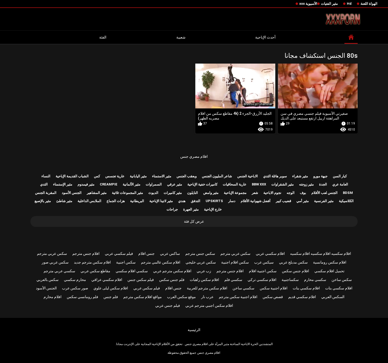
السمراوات (154, 184)
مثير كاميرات (173, 193)
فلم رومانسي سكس (82, 297)
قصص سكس (273, 297)
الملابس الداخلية (89, 201)
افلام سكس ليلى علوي (110, 288)
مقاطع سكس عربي (95, 271)
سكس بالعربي (47, 280)
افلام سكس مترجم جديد (92, 262)
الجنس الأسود (72, 193)
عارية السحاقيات (235, 184)
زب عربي (204, 271)
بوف (303, 193)
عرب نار (207, 297)
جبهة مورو (320, 176)
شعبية (181, 37)
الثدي (44, 184)
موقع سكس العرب (181, 297)
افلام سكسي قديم (302, 297)
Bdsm (348, 193)
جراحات (172, 209)
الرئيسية (194, 330)
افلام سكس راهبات (204, 280)
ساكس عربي (170, 253)
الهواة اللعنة (369, 4)
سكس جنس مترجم (200, 253)
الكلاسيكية (346, 201)
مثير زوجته (306, 184)
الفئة (102, 37)
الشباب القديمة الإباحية (72, 176)
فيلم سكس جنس (140, 280)
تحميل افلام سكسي (329, 271)
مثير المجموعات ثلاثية (127, 193)
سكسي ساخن (243, 288)
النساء (45, 176)
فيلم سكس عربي (146, 288)
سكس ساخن (342, 280)
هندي (182, 201)
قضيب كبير (283, 201)
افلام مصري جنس (194, 156)
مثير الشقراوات (282, 184)
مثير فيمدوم (86, 184)
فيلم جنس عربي (167, 305)
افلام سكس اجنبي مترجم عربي (209, 305)
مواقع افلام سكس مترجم (142, 297)
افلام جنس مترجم (86, 253)
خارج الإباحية (213, 209)
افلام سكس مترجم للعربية (207, 288)
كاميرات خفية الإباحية (202, 184)
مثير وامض (211, 193)
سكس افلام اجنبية (235, 262)
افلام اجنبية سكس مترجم (238, 297)
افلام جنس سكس (295, 271)
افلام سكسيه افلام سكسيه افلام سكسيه (320, 253)
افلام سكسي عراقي (106, 280)
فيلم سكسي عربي (119, 253)
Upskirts (214, 201)
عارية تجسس (115, 176)
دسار (231, 201)
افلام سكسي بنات (338, 288)
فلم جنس (110, 297)
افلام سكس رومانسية (329, 262)
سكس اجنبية (126, 262)
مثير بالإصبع (43, 201)
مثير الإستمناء (62, 184)
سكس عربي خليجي (201, 262)
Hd (349, 4)
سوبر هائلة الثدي (275, 176)
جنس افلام (146, 253)
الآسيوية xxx (308, 4)
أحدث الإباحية (265, 37)
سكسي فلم (233, 280)
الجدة (323, 184)
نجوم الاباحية (272, 193)
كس (97, 176)
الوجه (291, 193)
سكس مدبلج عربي (293, 262)
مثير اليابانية (138, 176)
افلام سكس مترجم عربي (172, 271)
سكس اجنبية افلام (263, 271)
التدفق (195, 201)
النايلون (192, 193)
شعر (255, 193)
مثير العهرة (191, 209)
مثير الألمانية (131, 184)
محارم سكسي (75, 280)
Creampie (108, 184)
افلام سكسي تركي (262, 280)
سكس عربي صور (55, 262)
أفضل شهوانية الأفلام (256, 201)
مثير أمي (302, 201)
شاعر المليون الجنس (217, 176)
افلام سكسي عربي (270, 253)
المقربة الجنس (45, 193)
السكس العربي (332, 297)
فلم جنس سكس (171, 280)
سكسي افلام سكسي (132, 271)
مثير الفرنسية (324, 201)
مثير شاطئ (64, 201)
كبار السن (340, 176)
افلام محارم (52, 297)
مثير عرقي (174, 184)
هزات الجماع (116, 201)
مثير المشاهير (97, 193)
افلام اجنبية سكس (273, 288)
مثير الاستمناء (161, 176)
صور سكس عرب (75, 288)
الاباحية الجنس (247, 176)
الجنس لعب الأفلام (324, 193)
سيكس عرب (264, 262)
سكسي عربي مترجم (59, 271)
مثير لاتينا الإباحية (161, 201)
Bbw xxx (259, 184)
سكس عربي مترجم (235, 253)
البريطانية (137, 201)
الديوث (153, 193)
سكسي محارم (315, 280)
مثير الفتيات (329, 4)
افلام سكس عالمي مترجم (160, 262)
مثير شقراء (300, 176)
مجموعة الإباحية (235, 193)
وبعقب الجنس (187, 176)
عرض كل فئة (194, 221)
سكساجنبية (290, 280)
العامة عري (340, 184)
